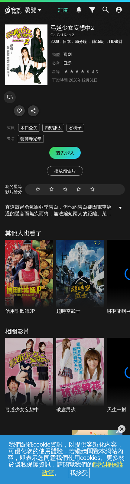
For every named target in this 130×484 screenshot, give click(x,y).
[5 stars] (92, 189)
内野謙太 (53, 127)
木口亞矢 (29, 127)
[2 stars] (51, 189)
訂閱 (63, 10)
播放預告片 (65, 170)
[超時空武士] (80, 277)
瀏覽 (30, 10)
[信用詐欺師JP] (29, 277)
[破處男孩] (80, 375)
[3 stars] (65, 189)
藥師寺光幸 (30, 138)
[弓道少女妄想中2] (19, 110)
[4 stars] (79, 189)
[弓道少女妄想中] (29, 375)
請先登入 (65, 152)
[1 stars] (38, 189)
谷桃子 (75, 127)
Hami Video (13, 11)
